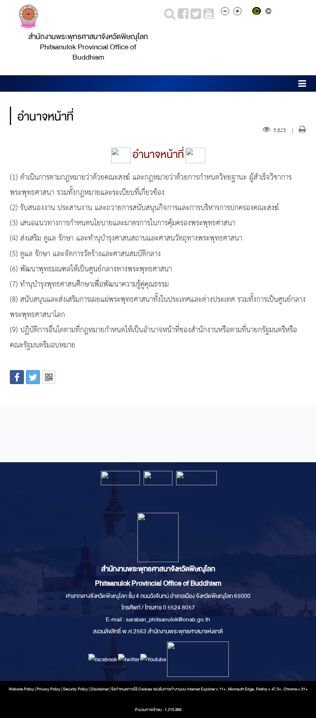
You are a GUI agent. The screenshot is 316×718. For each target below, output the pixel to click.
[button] (302, 85)
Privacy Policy (48, 689)
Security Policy (75, 689)
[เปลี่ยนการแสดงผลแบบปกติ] (269, 11)
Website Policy (21, 689)
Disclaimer (100, 689)
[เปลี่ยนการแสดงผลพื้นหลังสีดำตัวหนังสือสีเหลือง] (258, 11)
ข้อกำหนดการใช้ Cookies (131, 689)
